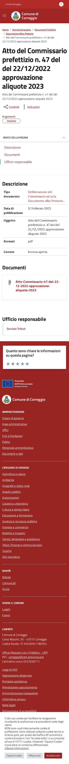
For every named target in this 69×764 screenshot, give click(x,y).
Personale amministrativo (17, 447)
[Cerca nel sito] (59, 15)
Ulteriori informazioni (17, 748)
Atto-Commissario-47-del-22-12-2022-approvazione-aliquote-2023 (37, 285)
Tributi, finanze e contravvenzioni (22, 545)
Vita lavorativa (11, 557)
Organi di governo (13, 418)
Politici (6, 442)
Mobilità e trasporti (13, 533)
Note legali (8, 705)
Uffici (5, 430)
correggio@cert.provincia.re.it (26, 657)
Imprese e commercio (15, 527)
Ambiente (8, 480)
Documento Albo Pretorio (45, 201)
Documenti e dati (12, 453)
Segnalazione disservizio (17, 675)
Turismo (6, 551)
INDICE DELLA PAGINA (15, 137)
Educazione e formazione (17, 515)
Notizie (6, 577)
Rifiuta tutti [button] (35, 755)
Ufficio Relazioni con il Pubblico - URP (25, 652)
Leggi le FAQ (9, 669)
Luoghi (6, 609)
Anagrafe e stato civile (16, 486)
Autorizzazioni (10, 497)
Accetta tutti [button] (53, 755)
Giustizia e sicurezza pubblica (19, 521)
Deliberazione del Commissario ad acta (42, 194)
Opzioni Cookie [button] (14, 755)
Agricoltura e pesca (13, 474)
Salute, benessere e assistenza (21, 539)
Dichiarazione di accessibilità (19, 711)
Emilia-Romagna (13, 4)
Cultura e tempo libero (15, 509)
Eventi (6, 615)
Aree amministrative (14, 424)
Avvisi (5, 589)
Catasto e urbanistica (15, 503)
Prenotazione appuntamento (19, 687)
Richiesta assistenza (14, 681)
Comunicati (9, 583)
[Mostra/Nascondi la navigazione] (4, 15)
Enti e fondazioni (12, 436)
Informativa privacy (14, 699)
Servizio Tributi (16, 328)
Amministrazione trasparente (20, 693)
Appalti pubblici (11, 491)
